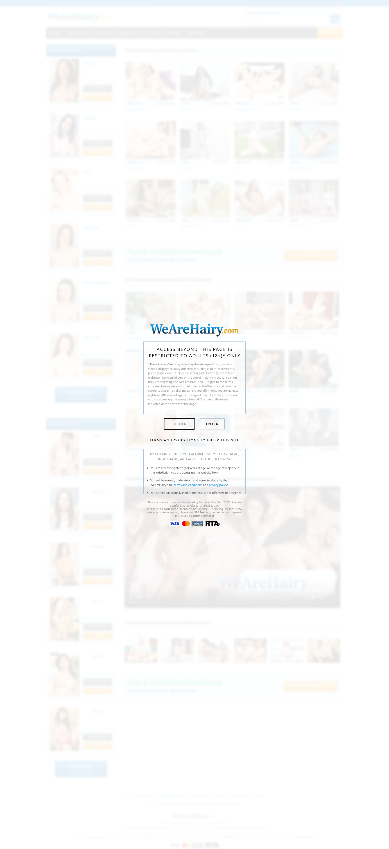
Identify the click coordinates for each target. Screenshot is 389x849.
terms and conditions (188, 485)
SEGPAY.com (202, 512)
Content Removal (202, 515)
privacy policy (218, 485)
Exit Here (179, 424)
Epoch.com (169, 509)
